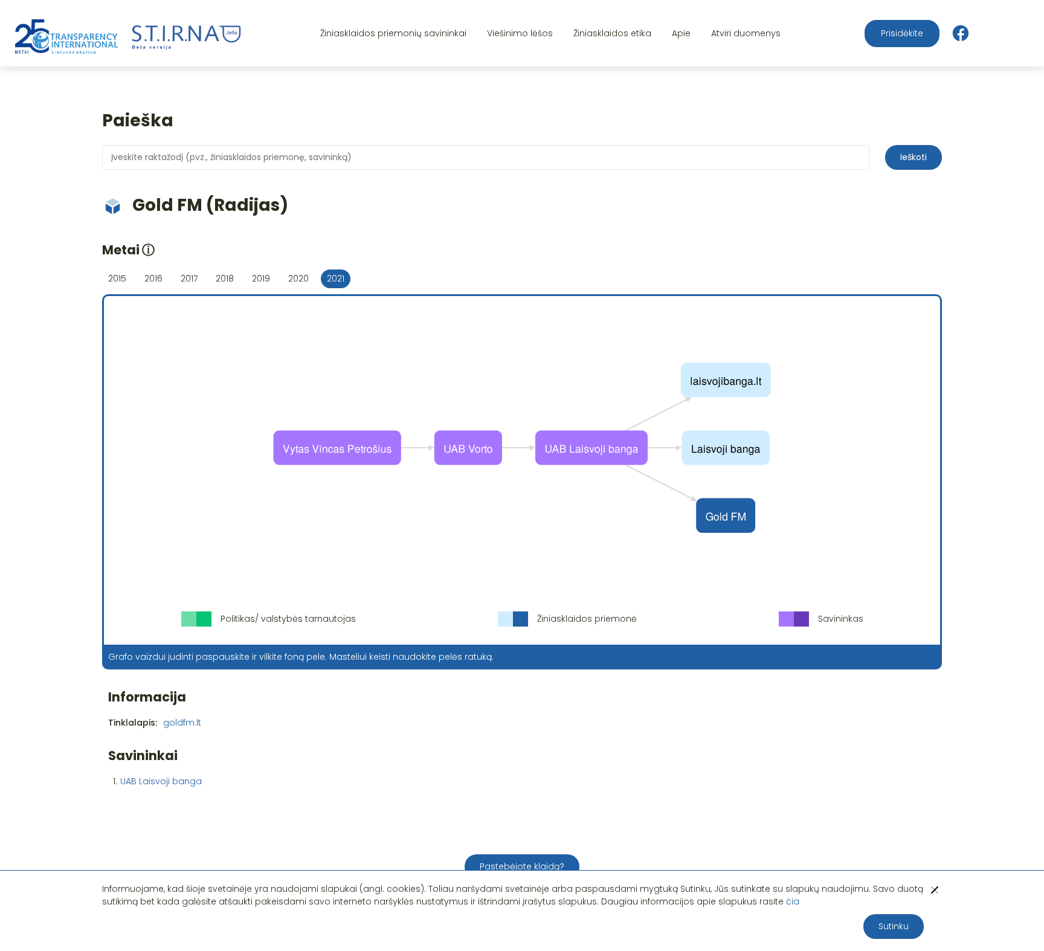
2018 (225, 278)
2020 (298, 278)
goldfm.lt (182, 723)
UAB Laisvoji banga (161, 781)
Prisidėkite (902, 33)
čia (792, 901)
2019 (261, 278)
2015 (117, 278)
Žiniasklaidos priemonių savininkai (393, 33)
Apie (681, 33)
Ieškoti (913, 157)
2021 (335, 278)
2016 (153, 278)
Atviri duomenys (746, 33)
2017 (189, 278)
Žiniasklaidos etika (612, 33)
